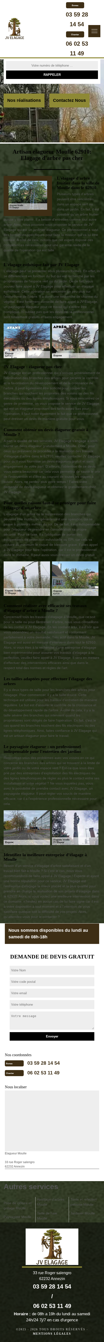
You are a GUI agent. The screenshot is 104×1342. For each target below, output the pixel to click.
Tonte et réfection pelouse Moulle (83, 1201)
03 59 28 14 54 (43, 1063)
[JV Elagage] (14, 29)
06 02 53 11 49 (43, 1072)
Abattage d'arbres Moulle (50, 1201)
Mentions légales (52, 1333)
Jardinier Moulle (82, 1213)
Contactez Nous (69, 100)
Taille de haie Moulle (47, 1215)
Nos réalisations (24, 100)
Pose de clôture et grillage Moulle (17, 1205)
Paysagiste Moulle (17, 1217)
